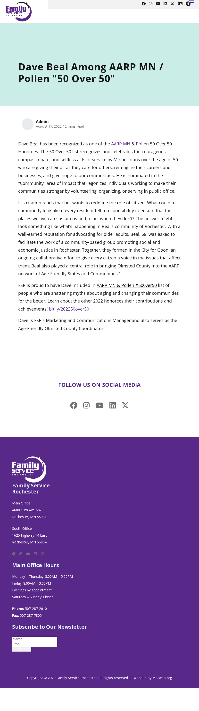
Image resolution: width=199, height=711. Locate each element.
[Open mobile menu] (191, 2)
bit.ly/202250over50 (69, 309)
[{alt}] (29, 469)
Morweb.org (162, 677)
